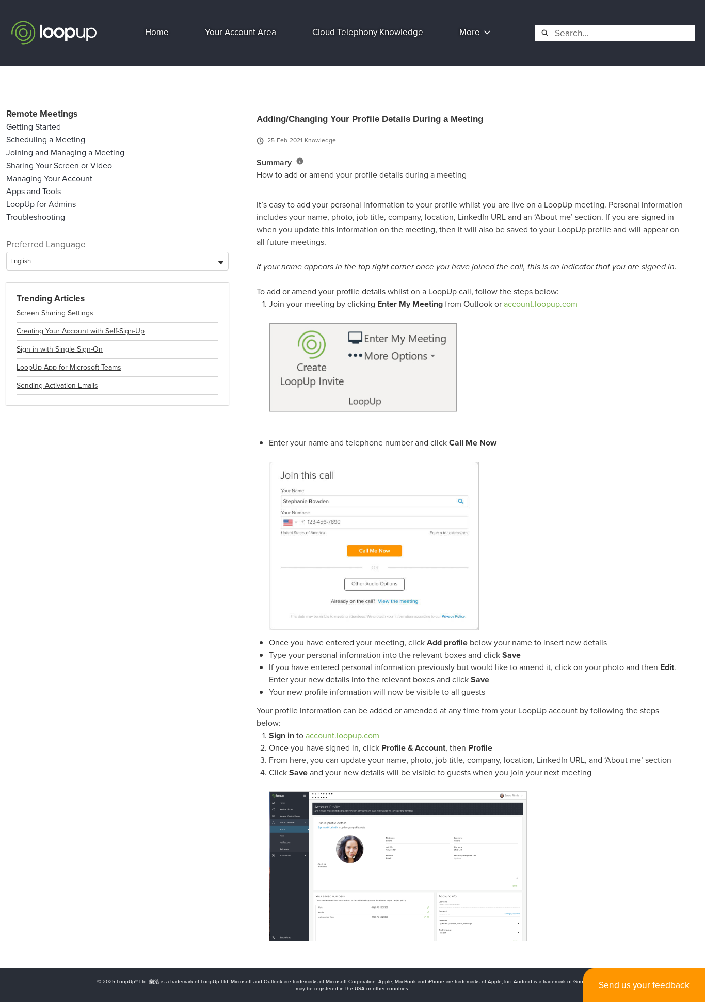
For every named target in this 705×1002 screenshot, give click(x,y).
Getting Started (33, 127)
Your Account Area (240, 32)
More (469, 32)
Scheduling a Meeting (45, 140)
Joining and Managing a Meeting (65, 152)
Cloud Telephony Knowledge (367, 32)
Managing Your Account (49, 178)
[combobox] (624, 33)
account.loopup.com (541, 304)
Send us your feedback (644, 985)
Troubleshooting (35, 217)
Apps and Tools (33, 191)
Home (157, 32)
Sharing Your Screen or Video (59, 165)
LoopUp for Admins (41, 204)
